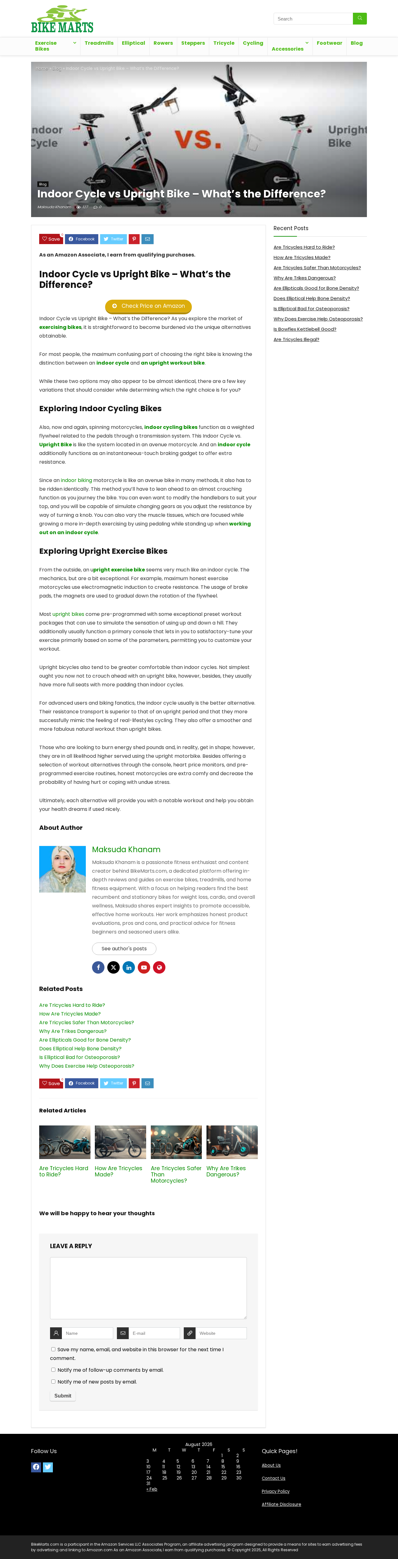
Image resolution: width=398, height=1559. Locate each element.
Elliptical (133, 43)
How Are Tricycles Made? (118, 1171)
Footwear (329, 43)
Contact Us (273, 1478)
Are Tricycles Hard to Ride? (63, 1171)
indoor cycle (112, 362)
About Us (271, 1465)
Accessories (287, 48)
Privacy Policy (275, 1491)
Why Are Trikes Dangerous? (226, 1171)
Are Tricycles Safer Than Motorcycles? (317, 267)
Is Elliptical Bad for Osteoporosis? (311, 308)
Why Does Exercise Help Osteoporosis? (318, 319)
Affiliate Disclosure (281, 1504)
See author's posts (124, 948)
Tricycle (223, 43)
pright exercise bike (119, 569)
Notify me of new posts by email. (97, 1381)
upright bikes (68, 614)
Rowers (163, 43)
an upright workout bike (173, 362)
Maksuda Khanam (54, 207)
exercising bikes (60, 327)
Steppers (193, 43)
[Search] (360, 19)
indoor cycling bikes (170, 427)
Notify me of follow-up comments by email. (111, 1370)
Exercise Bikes (46, 45)
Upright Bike (55, 444)
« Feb (151, 1489)
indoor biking (76, 480)
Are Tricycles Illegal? (296, 339)
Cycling (253, 43)
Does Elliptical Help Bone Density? (312, 298)
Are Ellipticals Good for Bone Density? (316, 288)
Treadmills (99, 43)
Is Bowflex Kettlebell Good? (305, 329)
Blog (357, 43)
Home (42, 68)
